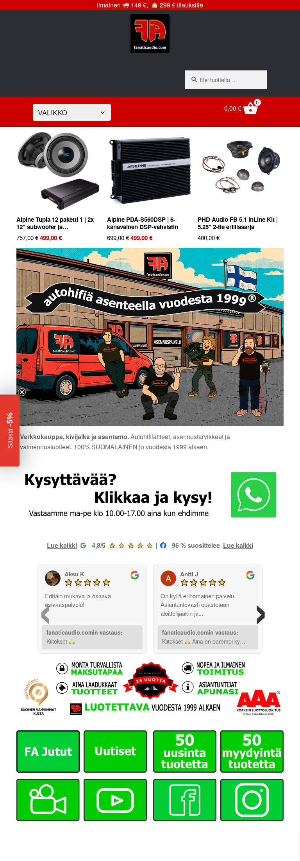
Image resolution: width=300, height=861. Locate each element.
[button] (10, 430)
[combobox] (226, 79)
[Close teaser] (22, 392)
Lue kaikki (62, 545)
